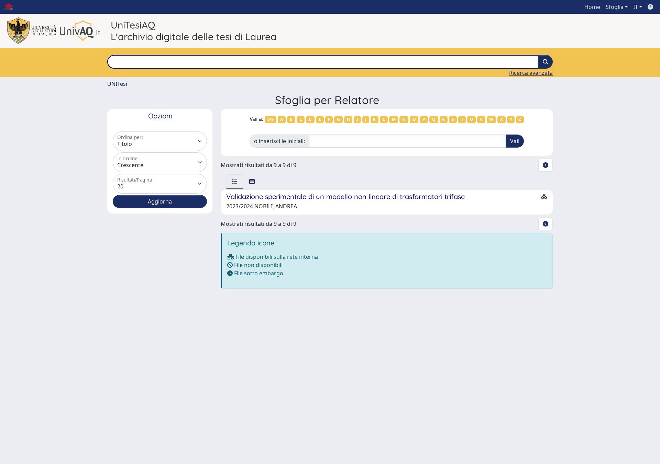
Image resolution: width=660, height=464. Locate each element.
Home (592, 7)
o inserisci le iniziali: (279, 141)
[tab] (234, 181)
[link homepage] (11, 7)
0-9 (270, 119)
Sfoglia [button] (615, 7)
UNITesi (117, 84)
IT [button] (635, 7)
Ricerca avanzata (531, 73)
